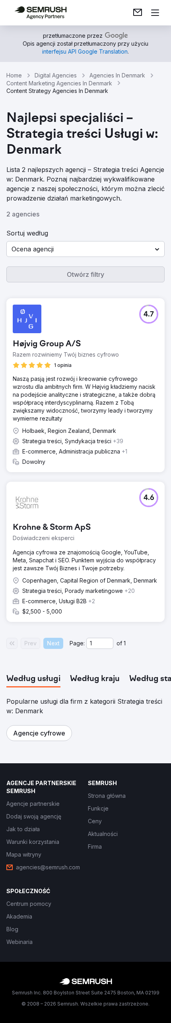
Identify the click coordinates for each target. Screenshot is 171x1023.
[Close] (156, 416)
